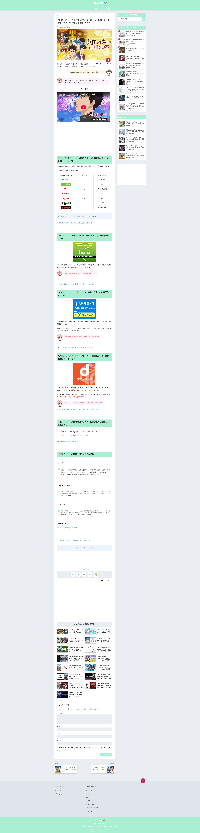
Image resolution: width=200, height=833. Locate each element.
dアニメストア (91, 804)
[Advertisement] (84, 140)
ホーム (90, 8)
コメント (59, 713)
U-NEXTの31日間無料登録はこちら (69, 441)
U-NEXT (88, 435)
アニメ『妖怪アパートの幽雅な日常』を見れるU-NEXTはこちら (78, 347)
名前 (59, 726)
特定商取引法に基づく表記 (110, 826)
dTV (88, 801)
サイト (59, 740)
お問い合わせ (108, 8)
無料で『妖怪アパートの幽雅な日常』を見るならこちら (75, 223)
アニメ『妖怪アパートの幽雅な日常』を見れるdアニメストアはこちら (80, 409)
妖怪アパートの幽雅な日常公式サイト (68, 528)
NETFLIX (89, 811)
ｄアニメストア (68, 477)
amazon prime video (93, 807)
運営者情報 (91, 826)
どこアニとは (98, 8)
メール (59, 733)
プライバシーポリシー (100, 829)
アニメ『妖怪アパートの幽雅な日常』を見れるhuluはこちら (76, 284)
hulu (88, 794)
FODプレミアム (91, 797)
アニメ (110, 580)
